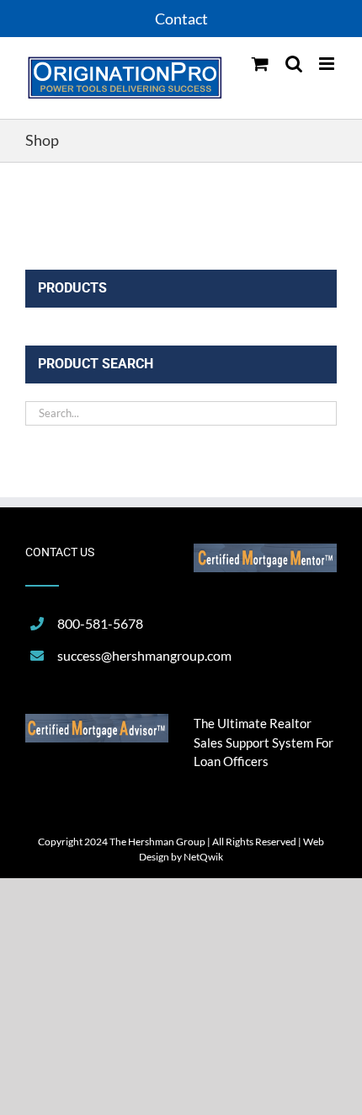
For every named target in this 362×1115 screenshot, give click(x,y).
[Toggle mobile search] (293, 63)
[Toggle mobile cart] (260, 63)
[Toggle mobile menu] (328, 63)
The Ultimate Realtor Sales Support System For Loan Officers (263, 742)
